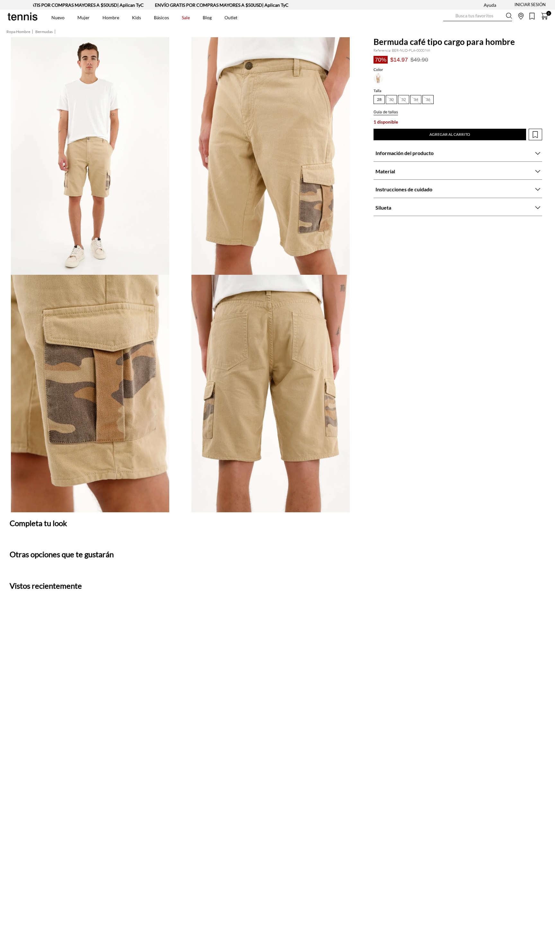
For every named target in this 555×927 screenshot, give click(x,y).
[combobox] (477, 16)
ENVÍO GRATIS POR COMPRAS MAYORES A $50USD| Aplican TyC (194, 5)
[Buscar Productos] (448, 16)
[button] (378, 78)
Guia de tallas (386, 111)
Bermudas (44, 32)
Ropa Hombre (18, 32)
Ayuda (490, 5)
